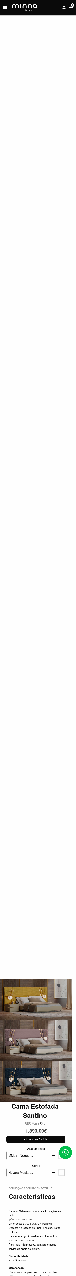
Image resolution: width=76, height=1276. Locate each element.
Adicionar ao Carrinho (36, 1139)
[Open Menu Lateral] (5, 7)
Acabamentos (26, 1152)
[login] (64, 7)
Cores (24, 1169)
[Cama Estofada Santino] (36, 999)
